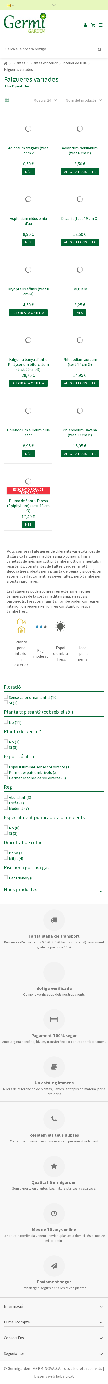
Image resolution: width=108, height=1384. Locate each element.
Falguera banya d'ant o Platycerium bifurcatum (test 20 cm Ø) (28, 364)
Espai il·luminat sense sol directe (40, 766)
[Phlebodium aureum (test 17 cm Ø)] (79, 340)
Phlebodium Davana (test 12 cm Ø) (80, 432)
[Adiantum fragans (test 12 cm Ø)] (28, 128)
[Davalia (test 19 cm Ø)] (79, 199)
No (15, 722)
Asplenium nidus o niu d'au (28, 221)
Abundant (20, 797)
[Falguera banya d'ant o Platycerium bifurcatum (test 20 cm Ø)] (28, 340)
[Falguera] (79, 269)
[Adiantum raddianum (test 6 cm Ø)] (79, 128)
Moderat (19, 808)
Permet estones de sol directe (37, 777)
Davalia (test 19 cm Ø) (80, 218)
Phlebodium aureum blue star (28, 432)
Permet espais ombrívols (33, 772)
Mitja (16, 858)
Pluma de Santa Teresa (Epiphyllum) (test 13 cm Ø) (28, 505)
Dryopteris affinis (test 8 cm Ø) (28, 291)
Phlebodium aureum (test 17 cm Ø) (79, 362)
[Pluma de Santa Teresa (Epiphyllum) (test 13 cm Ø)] (28, 481)
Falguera (79, 288)
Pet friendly (22, 877)
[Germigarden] (38, 25)
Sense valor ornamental (33, 697)
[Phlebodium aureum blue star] (28, 410)
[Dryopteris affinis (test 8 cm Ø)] (28, 269)
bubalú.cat (65, 1376)
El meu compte (17, 1321)
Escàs (16, 802)
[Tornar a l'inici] (5, 63)
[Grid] (7, 101)
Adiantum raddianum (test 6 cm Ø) (80, 150)
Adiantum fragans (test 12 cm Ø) (28, 150)
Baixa (16, 852)
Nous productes (20, 889)
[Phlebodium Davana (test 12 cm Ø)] (79, 410)
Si (13, 702)
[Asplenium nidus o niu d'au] (28, 199)
